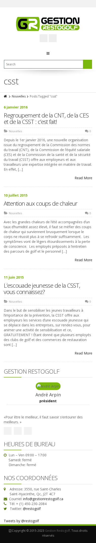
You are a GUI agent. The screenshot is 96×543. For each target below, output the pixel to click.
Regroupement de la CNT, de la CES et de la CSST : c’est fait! (46, 118)
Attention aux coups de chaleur (40, 203)
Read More (83, 178)
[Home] (6, 96)
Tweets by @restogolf (21, 521)
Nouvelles (19, 96)
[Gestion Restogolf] (48, 24)
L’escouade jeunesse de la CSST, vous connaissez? (42, 288)
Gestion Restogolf (57, 531)
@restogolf (32, 508)
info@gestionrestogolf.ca (43, 498)
